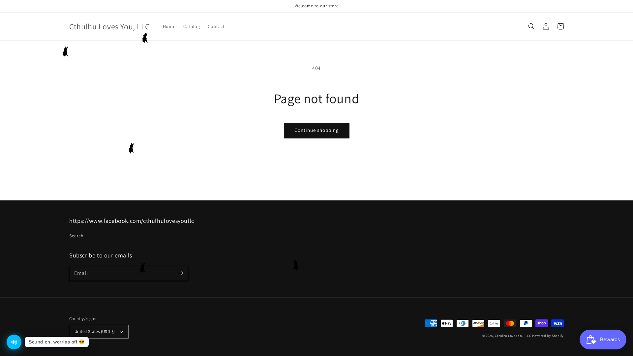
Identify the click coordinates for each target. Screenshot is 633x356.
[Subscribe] (180, 273)
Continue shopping (316, 130)
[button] (531, 26)
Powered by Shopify (548, 336)
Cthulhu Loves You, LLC (513, 336)
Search (76, 236)
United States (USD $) (95, 331)
